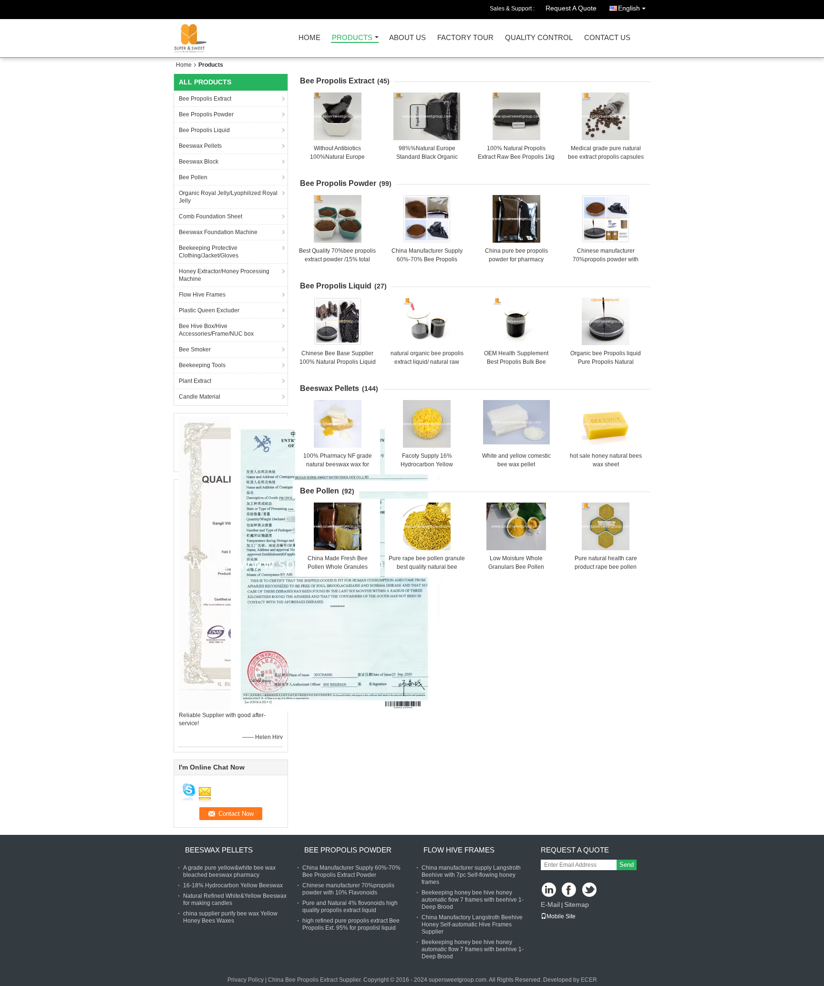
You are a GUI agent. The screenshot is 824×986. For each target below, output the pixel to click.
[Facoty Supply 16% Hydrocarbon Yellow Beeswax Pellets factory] (426, 424)
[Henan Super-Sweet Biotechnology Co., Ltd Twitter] (590, 890)
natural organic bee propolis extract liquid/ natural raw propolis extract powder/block (427, 362)
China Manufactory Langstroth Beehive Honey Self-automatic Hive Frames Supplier (472, 924)
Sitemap (576, 904)
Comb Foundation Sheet (210, 216)
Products (352, 37)
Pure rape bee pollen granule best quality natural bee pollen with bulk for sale (427, 567)
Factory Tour (465, 37)
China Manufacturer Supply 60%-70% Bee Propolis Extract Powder (427, 259)
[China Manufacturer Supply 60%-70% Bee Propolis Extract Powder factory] (426, 219)
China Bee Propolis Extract (303, 979)
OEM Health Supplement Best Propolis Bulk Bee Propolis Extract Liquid (516, 362)
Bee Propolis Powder (206, 114)
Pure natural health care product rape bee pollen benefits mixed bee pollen (605, 567)
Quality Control (539, 37)
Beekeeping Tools (202, 365)
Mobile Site (561, 916)
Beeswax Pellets (200, 146)
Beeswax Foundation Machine (218, 232)
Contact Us (607, 37)
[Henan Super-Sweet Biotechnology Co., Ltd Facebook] (569, 890)
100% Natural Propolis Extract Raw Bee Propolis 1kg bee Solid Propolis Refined (516, 157)
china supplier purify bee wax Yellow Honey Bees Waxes (230, 917)
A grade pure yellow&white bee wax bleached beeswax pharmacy (229, 871)
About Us (407, 37)
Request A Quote (571, 8)
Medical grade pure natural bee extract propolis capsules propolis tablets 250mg (606, 157)
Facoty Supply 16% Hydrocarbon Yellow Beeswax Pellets (427, 464)
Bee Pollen (193, 177)
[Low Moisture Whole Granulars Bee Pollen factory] (516, 526)
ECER (589, 979)
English (629, 8)
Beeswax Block (198, 161)
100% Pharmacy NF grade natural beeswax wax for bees (337, 464)
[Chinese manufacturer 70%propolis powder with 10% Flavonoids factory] (605, 219)
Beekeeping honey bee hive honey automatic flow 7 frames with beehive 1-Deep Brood (473, 899)
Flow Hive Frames (202, 294)
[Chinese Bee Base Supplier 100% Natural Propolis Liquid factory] (337, 321)
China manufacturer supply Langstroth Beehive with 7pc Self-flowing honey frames (471, 874)
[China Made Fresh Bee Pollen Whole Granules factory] (337, 526)
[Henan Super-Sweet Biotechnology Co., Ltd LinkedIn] (549, 890)
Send (626, 864)
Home (309, 37)
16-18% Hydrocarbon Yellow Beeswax (233, 885)
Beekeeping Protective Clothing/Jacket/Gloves (208, 252)
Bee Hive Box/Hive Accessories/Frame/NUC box (216, 330)
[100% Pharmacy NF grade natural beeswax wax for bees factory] (337, 424)
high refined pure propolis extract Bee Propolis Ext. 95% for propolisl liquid (351, 924)
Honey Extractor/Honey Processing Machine (224, 275)
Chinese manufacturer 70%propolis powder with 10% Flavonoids (606, 259)
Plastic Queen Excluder (209, 310)
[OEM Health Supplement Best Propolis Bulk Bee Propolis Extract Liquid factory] (516, 321)
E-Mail (550, 904)
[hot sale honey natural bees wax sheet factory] (605, 424)
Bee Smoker (195, 349)
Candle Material (199, 396)
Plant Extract (195, 381)
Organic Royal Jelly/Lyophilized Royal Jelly (228, 197)
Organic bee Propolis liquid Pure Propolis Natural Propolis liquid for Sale (605, 362)
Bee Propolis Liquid (204, 130)
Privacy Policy (245, 979)
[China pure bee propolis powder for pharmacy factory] (516, 219)
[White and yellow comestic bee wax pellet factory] (516, 424)
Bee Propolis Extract (205, 98)
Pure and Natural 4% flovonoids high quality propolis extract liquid (350, 907)
